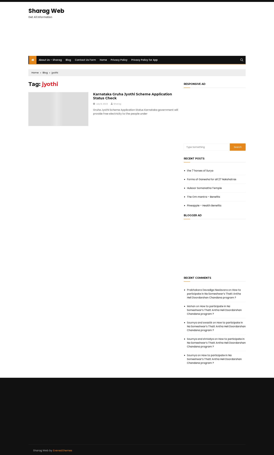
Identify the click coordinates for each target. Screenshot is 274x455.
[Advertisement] (174, 29)
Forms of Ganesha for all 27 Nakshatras (211, 179)
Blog (68, 60)
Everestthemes (62, 450)
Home (103, 60)
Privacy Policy (119, 60)
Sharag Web (46, 11)
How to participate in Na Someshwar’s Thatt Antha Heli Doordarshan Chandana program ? (214, 293)
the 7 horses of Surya (200, 170)
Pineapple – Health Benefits (204, 205)
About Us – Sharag (50, 60)
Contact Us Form (85, 60)
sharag (117, 103)
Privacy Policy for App (144, 60)
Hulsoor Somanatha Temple (204, 188)
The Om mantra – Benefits (203, 197)
